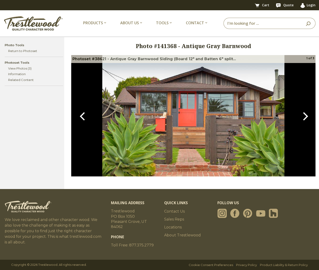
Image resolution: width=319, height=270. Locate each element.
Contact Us (174, 211)
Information (17, 74)
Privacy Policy (246, 265)
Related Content (21, 80)
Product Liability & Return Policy (284, 265)
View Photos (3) (20, 68)
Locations (173, 227)
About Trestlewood (182, 235)
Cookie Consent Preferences (211, 265)
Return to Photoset (22, 51)
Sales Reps (174, 219)
